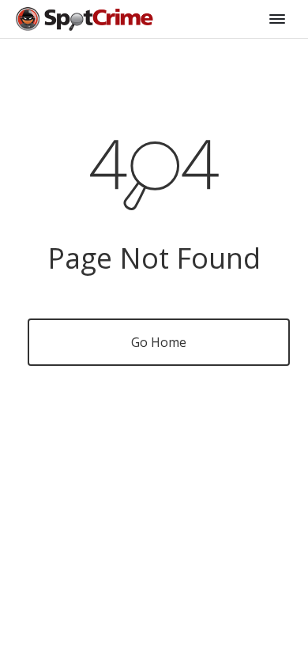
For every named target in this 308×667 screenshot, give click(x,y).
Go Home (158, 342)
